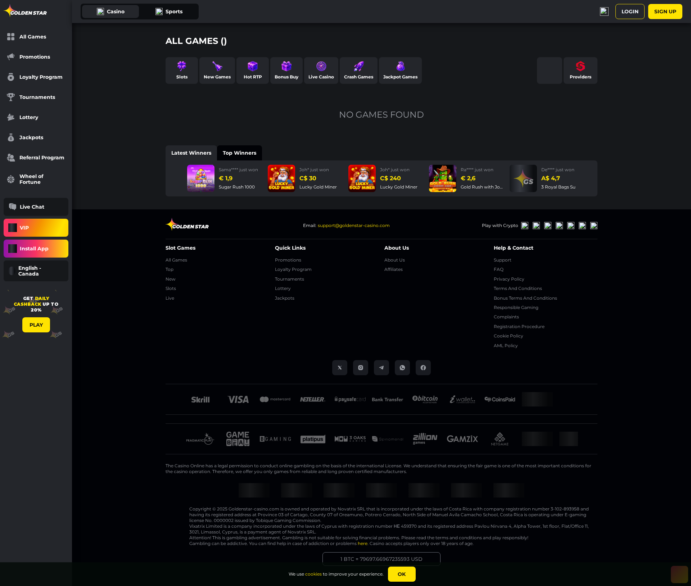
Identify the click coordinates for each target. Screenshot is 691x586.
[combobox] (36, 270)
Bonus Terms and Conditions (525, 298)
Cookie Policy (508, 336)
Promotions (288, 260)
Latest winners (191, 153)
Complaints (506, 316)
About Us (394, 260)
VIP (24, 227)
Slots (171, 288)
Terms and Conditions (518, 288)
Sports (174, 11)
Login (630, 11)
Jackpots (284, 298)
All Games (176, 260)
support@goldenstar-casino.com (354, 225)
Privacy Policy (509, 279)
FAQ (498, 269)
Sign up (665, 11)
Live (170, 298)
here (362, 543)
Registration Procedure (519, 326)
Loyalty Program (293, 269)
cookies (313, 574)
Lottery (283, 288)
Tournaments (289, 279)
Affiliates (393, 269)
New (171, 279)
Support (502, 260)
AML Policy (506, 345)
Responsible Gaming (516, 307)
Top (169, 269)
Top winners (239, 153)
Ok (402, 574)
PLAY (36, 325)
